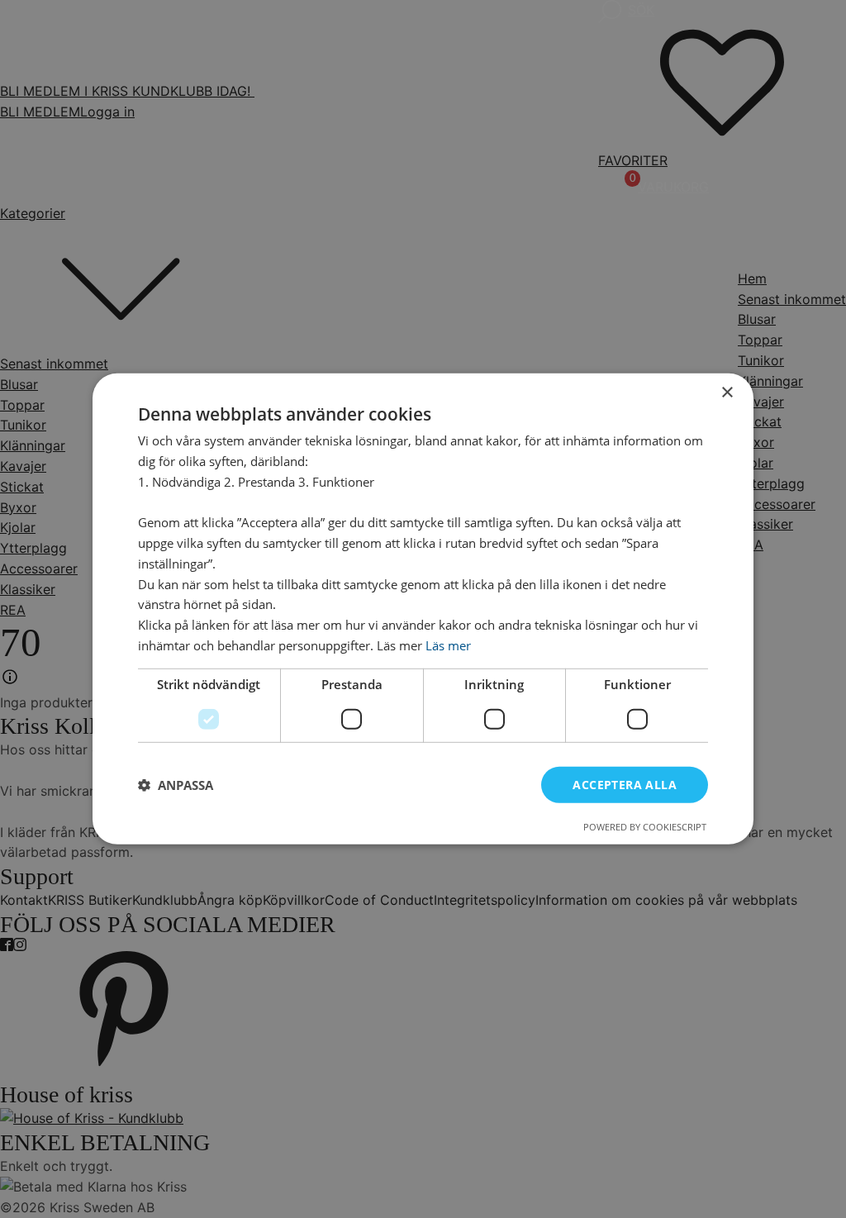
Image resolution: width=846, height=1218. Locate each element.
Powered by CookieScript (644, 827)
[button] (175, 785)
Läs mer (448, 645)
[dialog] (423, 609)
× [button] (726, 393)
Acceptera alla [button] (625, 784)
